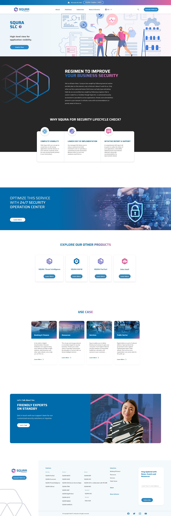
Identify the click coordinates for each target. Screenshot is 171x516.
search (138, 9)
